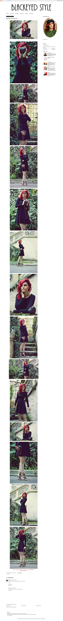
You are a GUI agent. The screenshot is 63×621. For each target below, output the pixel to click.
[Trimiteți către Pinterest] (21, 572)
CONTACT (12, 13)
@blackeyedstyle (45, 39)
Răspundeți (9, 585)
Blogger (44, 618)
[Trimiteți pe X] (19, 572)
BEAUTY (21, 13)
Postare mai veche (38, 605)
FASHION (17, 13)
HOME (7, 13)
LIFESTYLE (31, 13)
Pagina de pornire (23, 605)
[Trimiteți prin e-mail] (17, 572)
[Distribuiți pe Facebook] (20, 572)
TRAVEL (26, 13)
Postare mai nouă (8, 605)
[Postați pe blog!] (18, 572)
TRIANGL (49, 72)
